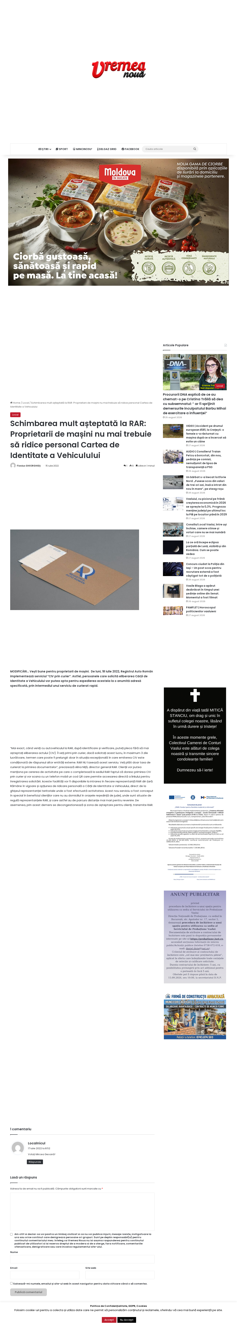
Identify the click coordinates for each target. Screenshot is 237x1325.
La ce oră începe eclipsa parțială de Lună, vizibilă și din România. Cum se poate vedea (206, 548)
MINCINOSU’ (84, 149)
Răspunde (35, 1162)
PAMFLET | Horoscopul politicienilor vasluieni (201, 609)
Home (16, 403)
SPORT (63, 149)
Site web (90, 1268)
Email (13, 1268)
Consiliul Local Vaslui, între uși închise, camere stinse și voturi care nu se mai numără (206, 528)
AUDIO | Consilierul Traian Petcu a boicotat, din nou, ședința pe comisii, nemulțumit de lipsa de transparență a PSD (203, 459)
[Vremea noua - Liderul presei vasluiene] (118, 69)
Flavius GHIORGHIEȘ (29, 465)
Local (26, 403)
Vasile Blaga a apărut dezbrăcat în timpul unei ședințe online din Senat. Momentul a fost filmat (202, 591)
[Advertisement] (118, 26)
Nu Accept (126, 1320)
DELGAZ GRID (107, 149)
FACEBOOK (131, 149)
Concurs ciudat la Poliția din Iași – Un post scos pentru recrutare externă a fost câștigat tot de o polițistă (205, 570)
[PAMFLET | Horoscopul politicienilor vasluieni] (173, 610)
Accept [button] (109, 1320)
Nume (14, 1252)
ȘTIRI (45, 149)
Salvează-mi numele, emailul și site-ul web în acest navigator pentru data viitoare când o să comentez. (80, 1283)
